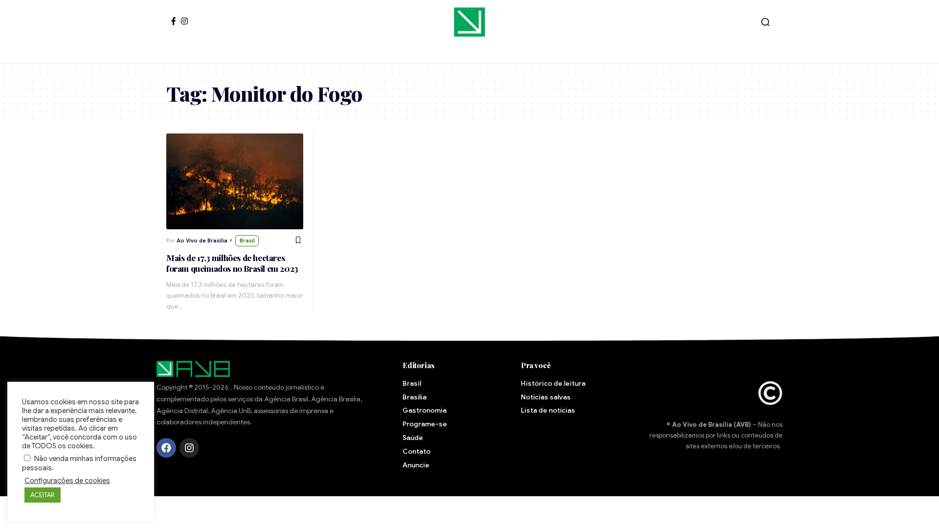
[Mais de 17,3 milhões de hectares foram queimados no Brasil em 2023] (234, 181)
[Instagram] (184, 21)
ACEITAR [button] (42, 495)
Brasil (247, 240)
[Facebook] (174, 21)
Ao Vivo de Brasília (202, 240)
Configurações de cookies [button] (67, 480)
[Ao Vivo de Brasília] (469, 22)
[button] (765, 22)
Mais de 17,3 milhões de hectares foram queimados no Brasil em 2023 (232, 263)
